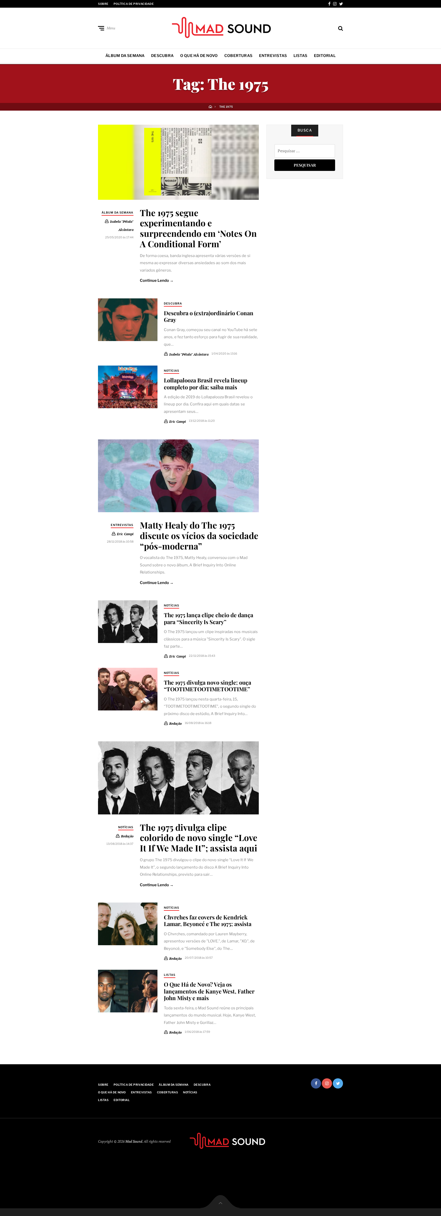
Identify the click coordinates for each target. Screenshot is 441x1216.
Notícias (171, 370)
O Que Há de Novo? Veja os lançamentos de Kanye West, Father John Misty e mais (209, 991)
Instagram (335, 4)
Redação (175, 723)
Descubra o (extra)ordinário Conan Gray (208, 316)
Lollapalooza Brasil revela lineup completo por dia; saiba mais (205, 383)
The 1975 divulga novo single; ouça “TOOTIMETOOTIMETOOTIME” (207, 686)
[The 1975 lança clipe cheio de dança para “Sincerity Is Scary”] (127, 621)
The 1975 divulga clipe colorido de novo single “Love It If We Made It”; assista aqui (198, 837)
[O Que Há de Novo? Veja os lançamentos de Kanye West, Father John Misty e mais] (127, 991)
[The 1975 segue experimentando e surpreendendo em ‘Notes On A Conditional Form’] (178, 162)
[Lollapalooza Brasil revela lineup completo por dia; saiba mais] (127, 387)
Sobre (103, 4)
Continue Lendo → (157, 280)
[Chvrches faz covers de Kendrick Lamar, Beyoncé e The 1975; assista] (127, 924)
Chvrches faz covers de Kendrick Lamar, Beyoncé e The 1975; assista (207, 920)
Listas (300, 55)
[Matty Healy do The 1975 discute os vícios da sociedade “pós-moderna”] (178, 475)
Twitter (341, 4)
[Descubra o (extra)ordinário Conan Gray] (127, 319)
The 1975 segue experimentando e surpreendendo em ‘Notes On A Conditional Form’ (198, 228)
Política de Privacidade (134, 4)
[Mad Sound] (220, 27)
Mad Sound (133, 1141)
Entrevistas (273, 55)
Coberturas (238, 55)
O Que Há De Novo (199, 55)
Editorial (325, 55)
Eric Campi (177, 421)
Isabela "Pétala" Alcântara (189, 354)
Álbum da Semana (124, 55)
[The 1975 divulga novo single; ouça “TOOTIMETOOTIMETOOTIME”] (127, 689)
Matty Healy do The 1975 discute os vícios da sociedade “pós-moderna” (199, 535)
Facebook (329, 4)
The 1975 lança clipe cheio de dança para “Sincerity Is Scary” (208, 618)
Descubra (162, 55)
